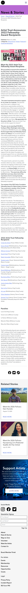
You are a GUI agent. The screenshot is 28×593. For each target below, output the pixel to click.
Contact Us (4, 546)
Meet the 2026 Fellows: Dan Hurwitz (12, 408)
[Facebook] (10, 373)
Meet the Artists (6, 543)
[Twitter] (14, 373)
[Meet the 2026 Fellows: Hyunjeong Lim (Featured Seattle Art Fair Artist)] (14, 429)
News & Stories (10, 16)
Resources (4, 566)
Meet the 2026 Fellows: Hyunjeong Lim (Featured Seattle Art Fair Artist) (13, 442)
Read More (7, 417)
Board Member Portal (8, 552)
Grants (3, 572)
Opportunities (5, 569)
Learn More (14, 491)
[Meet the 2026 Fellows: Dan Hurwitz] (14, 395)
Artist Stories (11, 41)
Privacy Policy (5, 580)
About (3, 532)
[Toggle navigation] (26, 2)
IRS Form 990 (5, 586)
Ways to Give (5, 538)
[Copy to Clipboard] (18, 373)
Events (3, 560)
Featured (23, 41)
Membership (5, 563)
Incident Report (6, 583)
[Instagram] (3, 509)
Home (2, 16)
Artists (18, 41)
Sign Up (24, 528)
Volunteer (4, 541)
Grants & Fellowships (7, 43)
